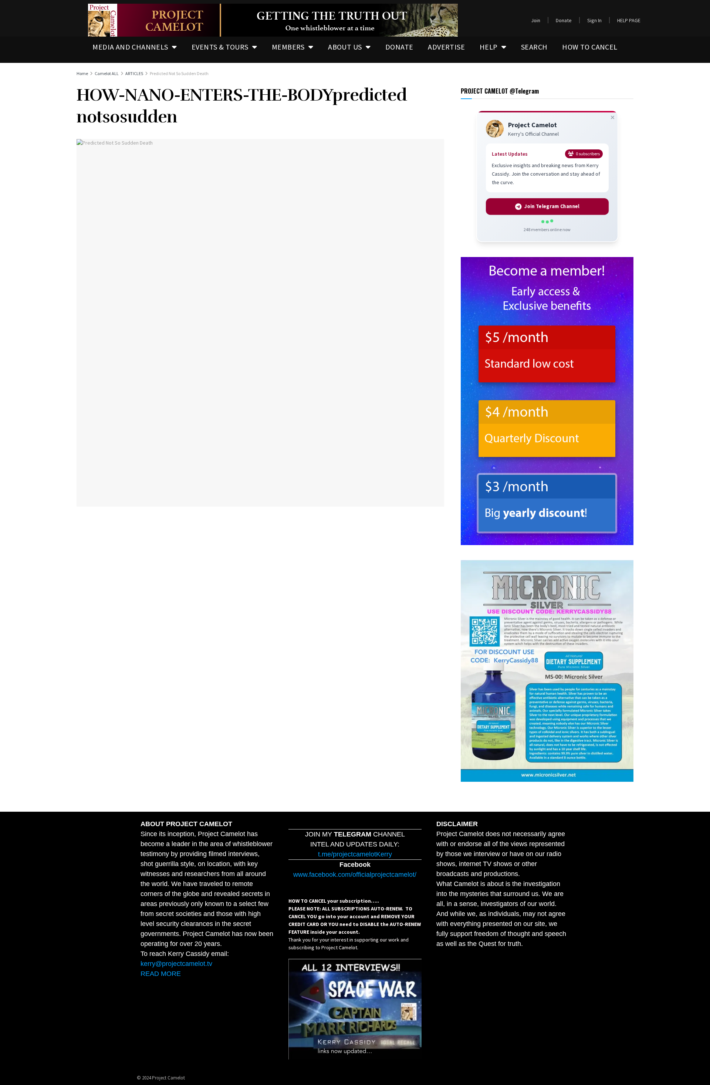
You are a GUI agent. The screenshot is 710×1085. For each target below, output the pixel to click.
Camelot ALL (107, 73)
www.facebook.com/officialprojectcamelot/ (354, 874)
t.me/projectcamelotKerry (355, 854)
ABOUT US (345, 46)
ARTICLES (134, 73)
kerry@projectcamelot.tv (176, 963)
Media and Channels (130, 46)
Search (534, 46)
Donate (564, 20)
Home (82, 73)
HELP (489, 46)
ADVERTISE (446, 46)
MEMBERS (288, 46)
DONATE (399, 46)
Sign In (594, 20)
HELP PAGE (628, 20)
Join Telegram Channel (552, 206)
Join (535, 20)
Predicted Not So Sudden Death (179, 73)
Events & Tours (220, 46)
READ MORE (161, 973)
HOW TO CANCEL (589, 46)
